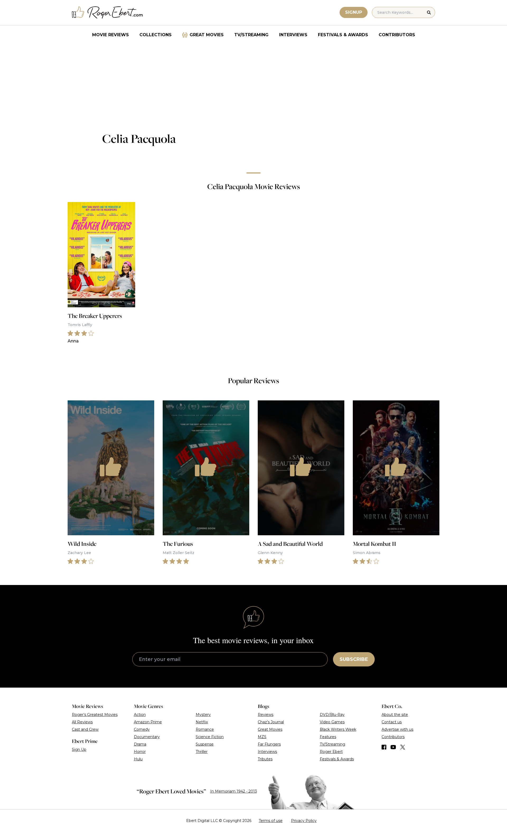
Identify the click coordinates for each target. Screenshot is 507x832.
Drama (140, 744)
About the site (395, 714)
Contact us (392, 722)
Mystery (203, 714)
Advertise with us (397, 729)
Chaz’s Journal (271, 722)
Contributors (397, 34)
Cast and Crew (85, 729)
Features (328, 736)
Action (140, 714)
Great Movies (207, 34)
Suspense (205, 744)
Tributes (265, 759)
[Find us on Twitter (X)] (402, 747)
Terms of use (271, 820)
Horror (140, 751)
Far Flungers (269, 744)
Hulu (138, 759)
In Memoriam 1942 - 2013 (233, 791)
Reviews (265, 714)
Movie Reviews (110, 34)
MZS (262, 736)
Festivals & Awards (343, 34)
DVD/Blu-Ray (332, 714)
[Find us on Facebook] (384, 747)
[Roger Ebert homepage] (107, 12)
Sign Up (79, 749)
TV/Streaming (251, 34)
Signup (353, 12)
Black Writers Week (338, 729)
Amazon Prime (148, 722)
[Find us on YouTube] (393, 747)
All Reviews (82, 722)
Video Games (332, 722)
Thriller (202, 751)
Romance (205, 729)
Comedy (142, 729)
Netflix (202, 722)
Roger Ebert (331, 751)
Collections (155, 34)
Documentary (147, 736)
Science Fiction (210, 736)
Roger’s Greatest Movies (95, 714)
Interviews (293, 34)
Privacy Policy (304, 820)
